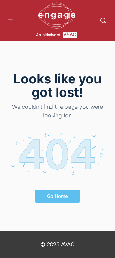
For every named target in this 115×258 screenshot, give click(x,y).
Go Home (57, 196)
